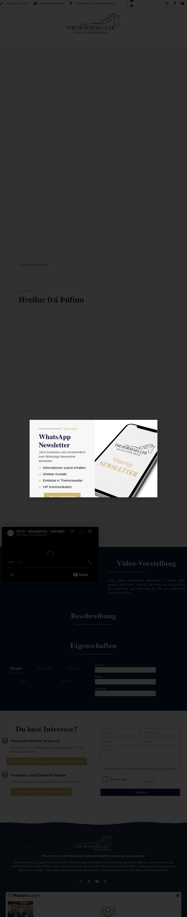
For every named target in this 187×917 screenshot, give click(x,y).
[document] (93, 458)
